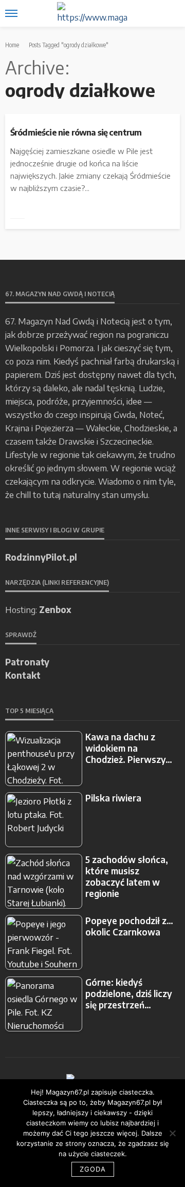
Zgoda (93, 1169)
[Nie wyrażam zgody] (172, 1133)
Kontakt (23, 675)
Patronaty (27, 661)
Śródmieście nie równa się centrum (75, 132)
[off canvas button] (11, 13)
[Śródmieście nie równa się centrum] (92, 118)
